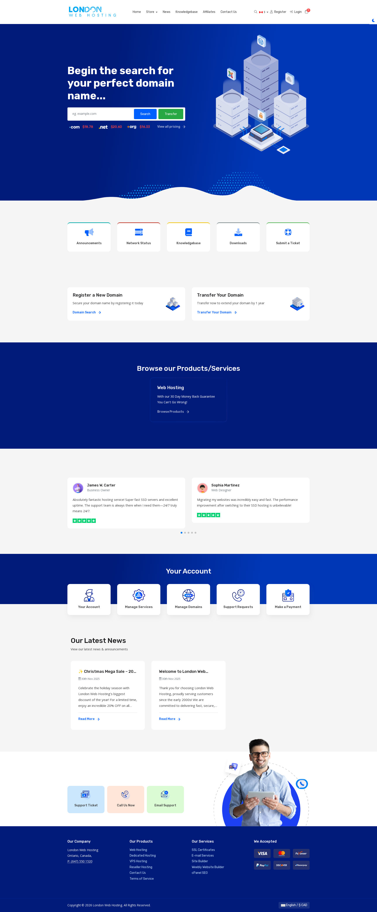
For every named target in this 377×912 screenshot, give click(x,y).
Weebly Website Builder (208, 867)
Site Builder (200, 861)
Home (137, 12)
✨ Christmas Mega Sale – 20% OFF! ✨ (107, 671)
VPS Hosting (138, 861)
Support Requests (238, 607)
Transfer (171, 114)
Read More (86, 719)
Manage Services (139, 607)
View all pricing (169, 127)
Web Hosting (138, 850)
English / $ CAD (296, 905)
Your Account (89, 607)
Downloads (238, 243)
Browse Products (171, 412)
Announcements (89, 243)
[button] (181, 533)
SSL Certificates (203, 850)
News (166, 12)
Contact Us (229, 12)
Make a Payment (288, 607)
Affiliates (209, 12)
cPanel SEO (200, 873)
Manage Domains (188, 607)
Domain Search (84, 312)
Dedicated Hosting (143, 855)
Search (145, 114)
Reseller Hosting (141, 867)
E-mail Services (203, 855)
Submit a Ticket (288, 243)
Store (150, 12)
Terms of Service (142, 879)
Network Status (139, 243)
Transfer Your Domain (214, 312)
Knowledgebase (187, 12)
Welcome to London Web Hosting (182, 671)
